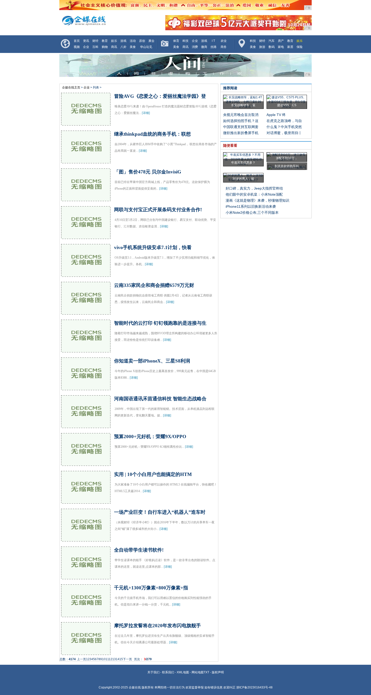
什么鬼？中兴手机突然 (284, 127)
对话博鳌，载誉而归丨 (284, 133)
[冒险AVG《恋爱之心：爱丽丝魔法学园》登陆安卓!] (86, 123)
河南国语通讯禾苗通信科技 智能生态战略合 (160, 398)
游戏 (123, 41)
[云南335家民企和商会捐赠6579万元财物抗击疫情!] (86, 312)
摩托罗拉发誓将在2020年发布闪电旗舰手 (157, 625)
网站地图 (198, 672)
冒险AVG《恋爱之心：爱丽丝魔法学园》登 (160, 96)
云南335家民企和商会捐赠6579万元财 (154, 285)
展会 (151, 41)
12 (110, 659)
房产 (281, 41)
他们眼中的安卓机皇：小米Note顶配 (254, 194)
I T (213, 41)
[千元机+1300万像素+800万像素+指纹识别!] (86, 615)
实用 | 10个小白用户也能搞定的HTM (153, 474)
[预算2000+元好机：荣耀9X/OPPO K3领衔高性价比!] (86, 463)
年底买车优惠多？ (243, 162)
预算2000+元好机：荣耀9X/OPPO (150, 436)
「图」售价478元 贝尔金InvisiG (147, 171)
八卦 (123, 47)
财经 (95, 41)
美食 (133, 47)
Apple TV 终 (276, 115)
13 (114, 659)
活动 (133, 41)
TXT (206, 672)
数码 (272, 47)
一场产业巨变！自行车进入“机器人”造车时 (159, 512)
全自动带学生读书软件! (139, 550)
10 (103, 659)
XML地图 (183, 672)
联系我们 (168, 672)
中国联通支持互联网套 (240, 127)
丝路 (213, 47)
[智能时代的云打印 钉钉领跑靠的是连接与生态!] (86, 350)
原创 (142, 41)
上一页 (81, 659)
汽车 (272, 41)
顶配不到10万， (287, 158)
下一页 (127, 659)
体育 (176, 41)
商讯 (114, 47)
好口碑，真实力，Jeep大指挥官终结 (254, 188)
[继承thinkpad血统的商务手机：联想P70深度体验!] (86, 161)
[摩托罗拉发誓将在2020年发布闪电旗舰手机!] (86, 652)
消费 (195, 47)
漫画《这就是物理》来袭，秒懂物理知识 (257, 200)
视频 (77, 47)
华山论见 (146, 47)
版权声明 (218, 672)
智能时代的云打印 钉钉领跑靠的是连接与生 (160, 323)
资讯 (86, 41)
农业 (224, 41)
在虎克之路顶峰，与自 (284, 121)
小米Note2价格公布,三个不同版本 (252, 212)
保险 (300, 47)
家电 (281, 47)
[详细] (146, 113)
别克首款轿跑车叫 (287, 166)
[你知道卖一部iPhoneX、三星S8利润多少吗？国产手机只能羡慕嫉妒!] (86, 388)
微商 (204, 47)
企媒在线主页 (71, 87)
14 (117, 659)
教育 (105, 41)
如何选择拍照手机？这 (240, 121)
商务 (224, 47)
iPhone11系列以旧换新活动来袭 (251, 206)
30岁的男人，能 (243, 178)
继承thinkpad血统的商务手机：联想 (152, 134)
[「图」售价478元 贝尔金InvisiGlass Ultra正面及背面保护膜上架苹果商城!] (86, 199)
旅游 (262, 47)
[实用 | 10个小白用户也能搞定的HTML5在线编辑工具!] (86, 501)
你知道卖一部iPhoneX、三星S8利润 (152, 361)
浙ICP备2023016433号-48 (254, 687)
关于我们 (153, 672)
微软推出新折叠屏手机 (240, 133)
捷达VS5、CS (286, 105)
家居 (290, 47)
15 (121, 659)
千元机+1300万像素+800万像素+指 (151, 587)
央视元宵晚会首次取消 (240, 115)
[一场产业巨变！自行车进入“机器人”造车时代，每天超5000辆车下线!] (86, 539)
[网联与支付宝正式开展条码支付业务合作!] (86, 236)
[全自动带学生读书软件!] (86, 577)
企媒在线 (135, 687)
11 (107, 659)
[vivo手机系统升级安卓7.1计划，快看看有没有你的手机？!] (86, 274)
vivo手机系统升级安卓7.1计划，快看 (153, 247)
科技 (185, 41)
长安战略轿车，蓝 (243, 105)
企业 (86, 47)
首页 (77, 41)
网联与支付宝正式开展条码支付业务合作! (158, 209)
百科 (95, 47)
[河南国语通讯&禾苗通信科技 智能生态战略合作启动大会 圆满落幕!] (86, 426)
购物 (105, 47)
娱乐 (114, 41)
